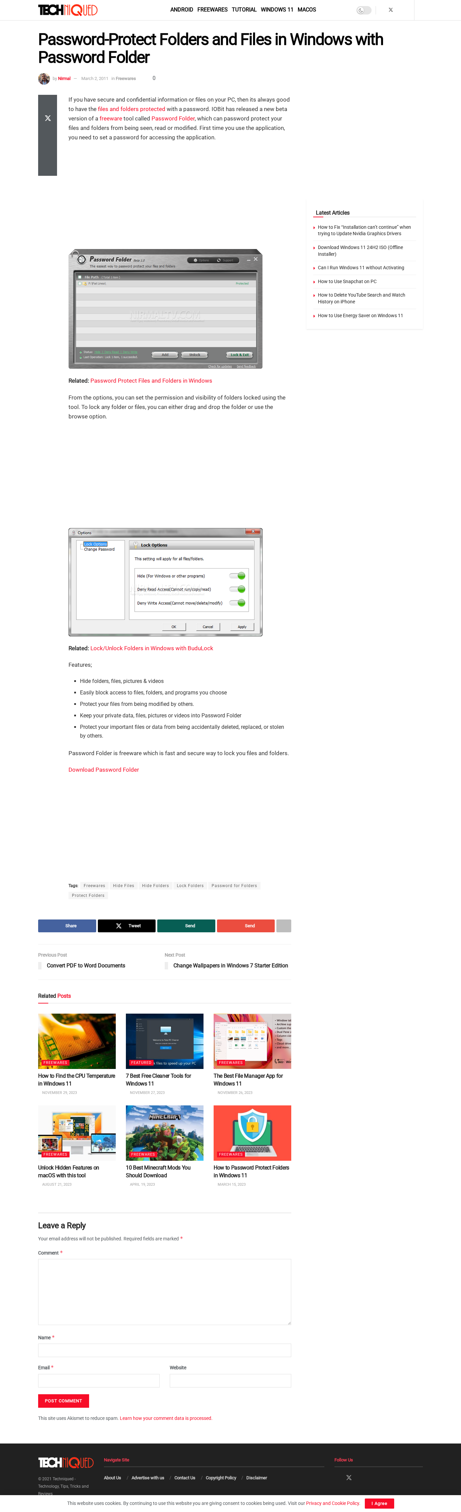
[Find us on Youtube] (408, 10)
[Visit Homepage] (79, 10)
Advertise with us (148, 1478)
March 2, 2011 (94, 78)
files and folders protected (131, 109)
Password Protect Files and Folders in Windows (151, 380)
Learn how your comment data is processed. (166, 1418)
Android (181, 9)
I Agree (379, 1503)
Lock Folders (190, 885)
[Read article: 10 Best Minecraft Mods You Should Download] (165, 1133)
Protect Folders (88, 895)
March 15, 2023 (231, 1184)
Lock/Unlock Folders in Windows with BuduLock (151, 648)
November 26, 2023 (234, 1093)
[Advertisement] (180, 196)
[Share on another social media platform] (47, 168)
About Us (112, 1478)
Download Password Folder (104, 769)
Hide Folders (155, 885)
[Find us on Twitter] (390, 10)
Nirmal (64, 78)
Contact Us (184, 1478)
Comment (50, 1252)
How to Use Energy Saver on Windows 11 (360, 315)
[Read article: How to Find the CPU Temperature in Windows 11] (77, 1041)
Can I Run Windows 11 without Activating (361, 267)
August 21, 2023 (56, 1184)
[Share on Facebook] (47, 103)
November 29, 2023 (59, 1093)
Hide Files (123, 885)
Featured (141, 1063)
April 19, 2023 (142, 1184)
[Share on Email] (47, 151)
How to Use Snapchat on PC (347, 281)
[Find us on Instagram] (400, 10)
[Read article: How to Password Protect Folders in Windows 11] (252, 1133)
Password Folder (173, 118)
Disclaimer (256, 1478)
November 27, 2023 (147, 1093)
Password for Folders (234, 885)
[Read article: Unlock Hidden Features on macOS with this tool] (77, 1133)
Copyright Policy (221, 1478)
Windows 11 (277, 9)
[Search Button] (420, 10)
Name (46, 1337)
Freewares (212, 9)
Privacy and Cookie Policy (332, 1503)
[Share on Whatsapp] (47, 135)
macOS (307, 9)
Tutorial (244, 9)
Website (178, 1367)
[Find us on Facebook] (382, 10)
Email (46, 1367)
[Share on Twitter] (47, 119)
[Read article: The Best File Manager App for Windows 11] (252, 1041)
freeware (111, 118)
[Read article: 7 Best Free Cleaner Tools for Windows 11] (165, 1041)
